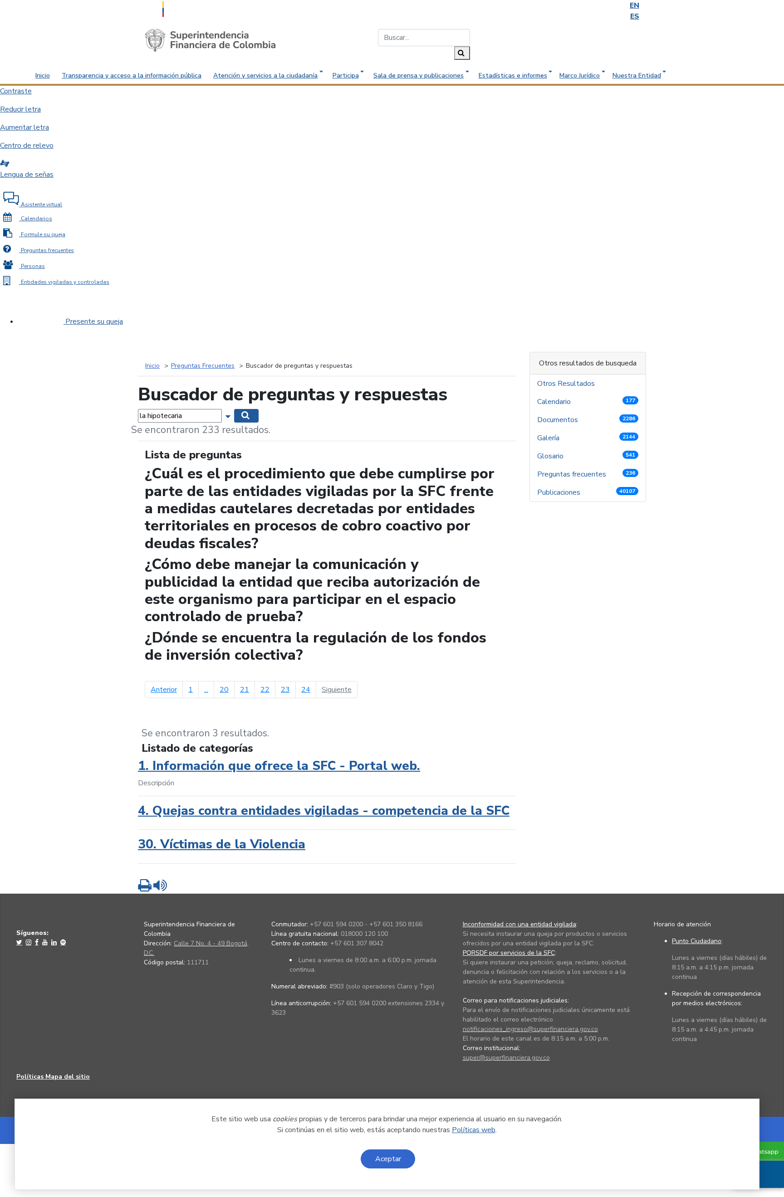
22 (265, 690)
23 (285, 690)
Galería (586, 438)
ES (634, 16)
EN (634, 5)
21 (244, 690)
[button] (228, 415)
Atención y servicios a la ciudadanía (265, 75)
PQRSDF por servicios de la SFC (509, 953)
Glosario (586, 456)
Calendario (586, 402)
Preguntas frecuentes (586, 474)
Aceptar (388, 1159)
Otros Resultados (567, 384)
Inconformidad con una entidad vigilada (519, 924)
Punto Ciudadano (696, 941)
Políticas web (473, 1130)
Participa (346, 75)
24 (305, 690)
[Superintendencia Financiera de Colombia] (210, 40)
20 (224, 690)
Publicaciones (586, 492)
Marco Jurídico (579, 75)
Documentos (586, 420)
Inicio (42, 75)
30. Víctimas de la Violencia (221, 844)
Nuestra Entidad (636, 75)
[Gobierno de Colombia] (185, 8)
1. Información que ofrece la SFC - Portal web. (279, 765)
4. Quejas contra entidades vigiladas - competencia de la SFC (324, 810)
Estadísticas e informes (513, 75)
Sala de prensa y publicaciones (418, 75)
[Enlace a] (20, 942)
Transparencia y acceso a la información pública (131, 75)
